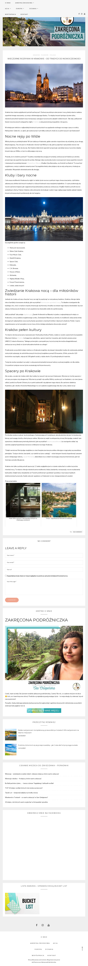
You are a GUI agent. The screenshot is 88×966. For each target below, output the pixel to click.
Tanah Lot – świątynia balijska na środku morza (21, 793)
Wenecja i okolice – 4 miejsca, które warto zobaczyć (23, 779)
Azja (7, 8)
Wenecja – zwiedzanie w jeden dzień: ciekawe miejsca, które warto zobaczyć (32, 774)
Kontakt (24, 14)
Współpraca (10, 14)
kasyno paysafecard (54, 441)
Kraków (36, 55)
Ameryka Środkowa (23, 3)
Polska (53, 55)
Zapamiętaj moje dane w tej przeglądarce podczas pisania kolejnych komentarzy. (37, 576)
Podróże (45, 55)
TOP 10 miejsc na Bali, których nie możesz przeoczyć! (24, 788)
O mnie (8, 3)
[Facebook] (78, 14)
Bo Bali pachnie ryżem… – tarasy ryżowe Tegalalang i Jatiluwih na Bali (29, 783)
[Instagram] (81, 14)
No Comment (77, 532)
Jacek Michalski (28, 457)
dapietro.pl (27, 314)
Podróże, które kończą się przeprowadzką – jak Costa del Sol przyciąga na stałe (48, 745)
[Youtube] (84, 14)
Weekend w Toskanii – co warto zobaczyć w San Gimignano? (26, 797)
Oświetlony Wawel (34, 163)
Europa (19, 8)
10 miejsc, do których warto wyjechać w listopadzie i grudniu (26, 802)
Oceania (33, 8)
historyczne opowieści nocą (50, 302)
